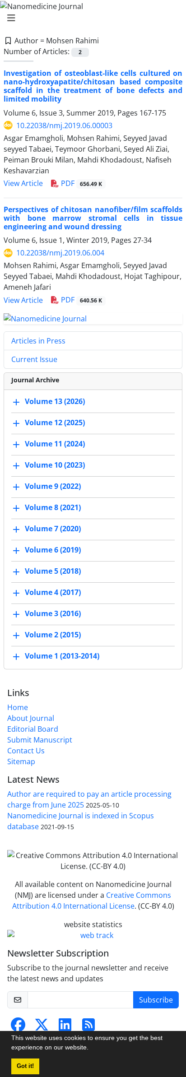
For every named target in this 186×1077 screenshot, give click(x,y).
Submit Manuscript (39, 740)
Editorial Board (32, 729)
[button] (91, 1048)
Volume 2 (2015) (53, 635)
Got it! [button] (25, 1066)
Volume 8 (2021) (53, 507)
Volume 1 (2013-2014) (62, 656)
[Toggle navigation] (90, 18)
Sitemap (21, 761)
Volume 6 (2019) (53, 550)
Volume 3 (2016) (53, 613)
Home (17, 707)
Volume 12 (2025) (55, 422)
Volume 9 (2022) (53, 486)
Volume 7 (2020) (53, 529)
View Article (23, 183)
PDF (80, 183)
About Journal (30, 718)
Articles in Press (38, 341)
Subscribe (156, 1000)
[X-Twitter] (41, 1027)
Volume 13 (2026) (55, 401)
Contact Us (26, 751)
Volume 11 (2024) (55, 444)
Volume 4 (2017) (53, 592)
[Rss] (88, 1027)
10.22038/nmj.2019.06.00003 (64, 125)
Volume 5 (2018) (53, 571)
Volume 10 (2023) (55, 465)
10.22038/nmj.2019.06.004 (60, 253)
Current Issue (34, 359)
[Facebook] (18, 1027)
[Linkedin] (65, 1027)
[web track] (93, 935)
